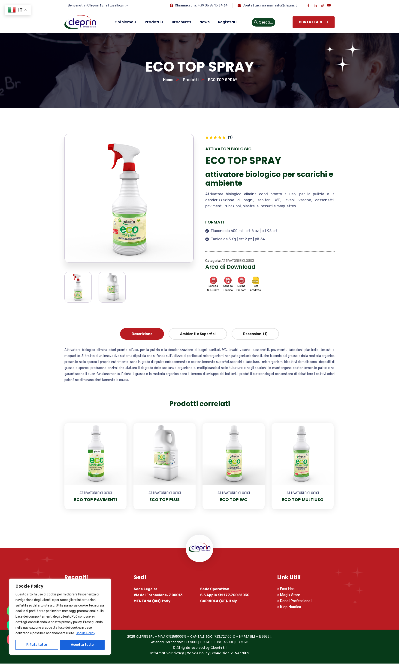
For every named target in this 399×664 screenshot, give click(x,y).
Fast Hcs (287, 589)
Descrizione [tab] (142, 334)
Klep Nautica (290, 607)
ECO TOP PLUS (164, 499)
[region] (60, 617)
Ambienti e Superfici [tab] (197, 334)
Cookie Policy (85, 633)
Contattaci (310, 22)
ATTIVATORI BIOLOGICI (229, 149)
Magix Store (290, 595)
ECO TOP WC (233, 499)
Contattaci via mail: (258, 5)
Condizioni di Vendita (230, 653)
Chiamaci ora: (186, 5)
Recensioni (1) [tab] (255, 334)
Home (168, 80)
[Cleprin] (80, 22)
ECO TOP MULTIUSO (302, 499)
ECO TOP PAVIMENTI (95, 499)
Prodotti (191, 80)
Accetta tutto (82, 645)
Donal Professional (295, 601)
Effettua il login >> (115, 5)
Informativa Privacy (167, 653)
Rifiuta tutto (36, 645)
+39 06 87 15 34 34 (212, 5)
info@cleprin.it (286, 5)
